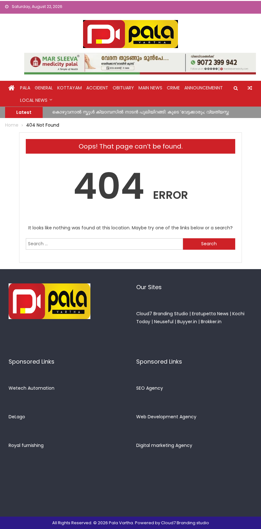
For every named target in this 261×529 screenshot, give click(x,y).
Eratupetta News (210, 313)
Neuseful (163, 321)
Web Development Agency (166, 417)
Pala (25, 88)
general (44, 88)
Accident (97, 88)
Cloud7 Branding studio (185, 523)
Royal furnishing (26, 445)
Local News (33, 100)
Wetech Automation (31, 388)
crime (173, 88)
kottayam (69, 88)
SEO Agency (149, 388)
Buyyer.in (187, 321)
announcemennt (203, 88)
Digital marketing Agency (164, 445)
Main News (150, 88)
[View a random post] (250, 88)
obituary (123, 88)
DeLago (17, 417)
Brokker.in (211, 321)
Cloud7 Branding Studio (162, 313)
